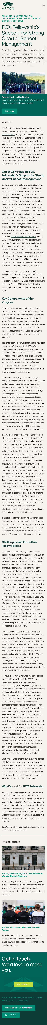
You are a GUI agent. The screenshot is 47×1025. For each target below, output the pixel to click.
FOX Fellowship (8, 135)
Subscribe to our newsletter (18, 1008)
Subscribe (9, 111)
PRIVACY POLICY (8, 1000)
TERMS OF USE (22, 1000)
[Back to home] (8, 5)
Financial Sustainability (17, 16)
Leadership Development (17, 19)
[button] (44, 5)
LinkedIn (12, 1015)
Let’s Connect (23, 984)
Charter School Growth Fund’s (23, 237)
